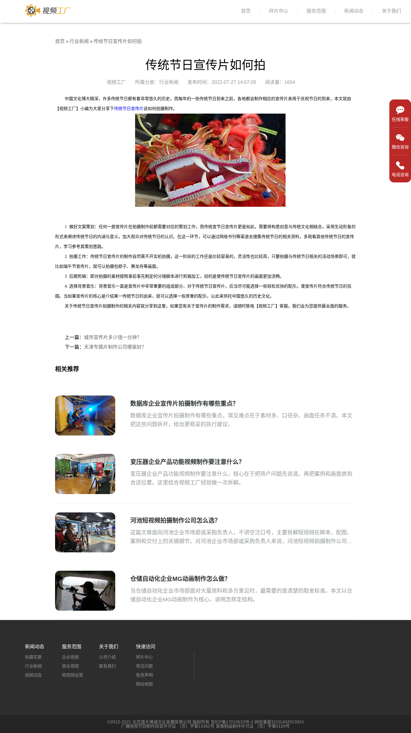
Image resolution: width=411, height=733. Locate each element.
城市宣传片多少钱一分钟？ (113, 337)
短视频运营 (72, 675)
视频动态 (33, 675)
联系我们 (107, 666)
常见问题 (144, 666)
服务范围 (316, 11)
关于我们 (391, 11)
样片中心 (278, 11)
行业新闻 (79, 41)
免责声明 (144, 675)
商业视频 (70, 666)
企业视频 (70, 657)
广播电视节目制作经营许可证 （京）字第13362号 (168, 726)
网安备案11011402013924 (279, 721)
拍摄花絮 (33, 657)
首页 (246, 11)
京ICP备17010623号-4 (232, 721)
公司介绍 (107, 657)
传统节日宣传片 (129, 108)
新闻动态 (353, 11)
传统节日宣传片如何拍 (118, 41)
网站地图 (144, 684)
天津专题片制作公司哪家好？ (115, 347)
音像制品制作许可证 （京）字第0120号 (253, 726)
